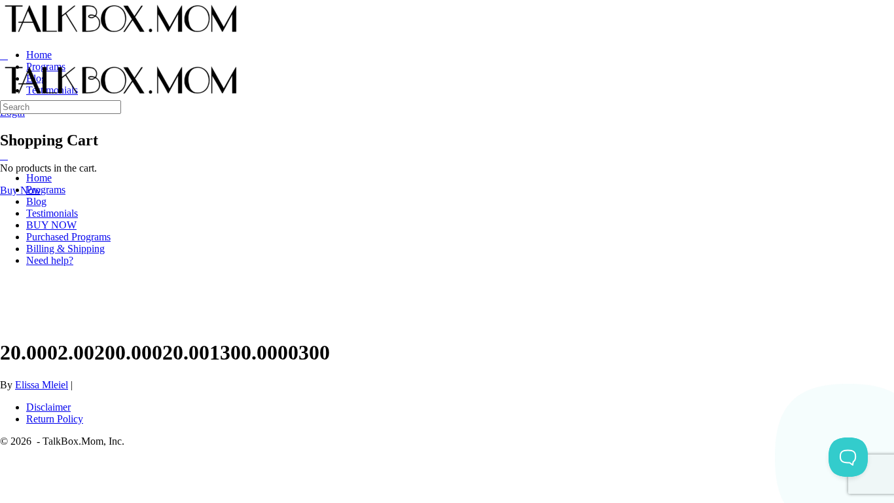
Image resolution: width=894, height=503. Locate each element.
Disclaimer (48, 407)
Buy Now (20, 190)
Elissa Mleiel (41, 384)
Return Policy (54, 418)
